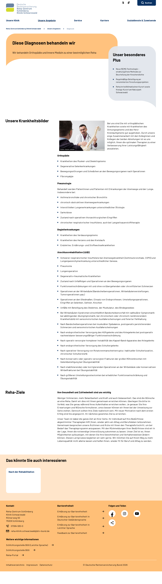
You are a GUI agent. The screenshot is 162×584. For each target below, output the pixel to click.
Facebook (113, 512)
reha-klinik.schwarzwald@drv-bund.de (30, 531)
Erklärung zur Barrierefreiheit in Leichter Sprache (73, 526)
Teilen (112, 523)
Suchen (148, 3)
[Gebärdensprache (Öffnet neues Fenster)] (129, 2)
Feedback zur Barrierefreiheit (72, 533)
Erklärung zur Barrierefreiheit (72, 511)
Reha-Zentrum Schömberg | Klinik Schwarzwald (23, 29)
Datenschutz (46, 564)
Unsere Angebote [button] (47, 20)
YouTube (137, 512)
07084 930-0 (17, 526)
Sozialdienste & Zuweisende (141, 20)
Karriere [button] (104, 20)
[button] (146, 3)
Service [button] (78, 20)
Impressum (32, 564)
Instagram (125, 512)
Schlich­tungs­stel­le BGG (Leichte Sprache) (27, 545)
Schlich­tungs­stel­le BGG (17, 550)
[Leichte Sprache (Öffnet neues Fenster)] (123, 3)
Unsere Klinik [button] (12, 20)
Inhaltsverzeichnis (15, 564)
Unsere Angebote (54, 29)
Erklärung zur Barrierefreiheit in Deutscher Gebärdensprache (73, 518)
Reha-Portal (12, 555)
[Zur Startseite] (81, 8)
